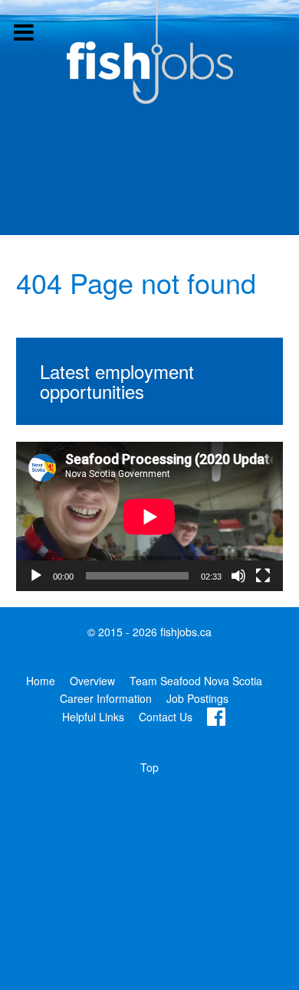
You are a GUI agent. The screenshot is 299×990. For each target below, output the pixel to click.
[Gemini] (149, 52)
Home (40, 680)
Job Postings (197, 698)
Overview (92, 680)
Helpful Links (93, 716)
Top (149, 767)
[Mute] (238, 575)
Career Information (106, 698)
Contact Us (165, 716)
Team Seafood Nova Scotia (196, 680)
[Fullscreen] (263, 575)
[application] (149, 516)
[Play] (36, 575)
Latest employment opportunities (117, 381)
